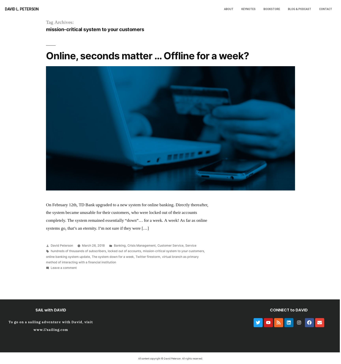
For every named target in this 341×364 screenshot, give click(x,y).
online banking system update (68, 257)
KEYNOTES (248, 9)
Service (190, 245)
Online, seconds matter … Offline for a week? (147, 56)
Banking (120, 245)
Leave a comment (64, 268)
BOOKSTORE (271, 9)
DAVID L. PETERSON (21, 9)
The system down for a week (113, 257)
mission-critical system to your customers (173, 251)
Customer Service (170, 245)
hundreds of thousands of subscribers (78, 251)
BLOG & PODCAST (299, 9)
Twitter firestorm (148, 257)
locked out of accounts (124, 251)
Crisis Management (141, 245)
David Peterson (62, 245)
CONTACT (325, 9)
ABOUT (228, 9)
